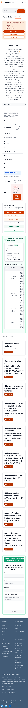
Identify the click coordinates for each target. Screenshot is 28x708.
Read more (8, 352)
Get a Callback (19, 631)
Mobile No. (7, 587)
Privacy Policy (6, 643)
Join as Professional (8, 689)
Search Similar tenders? (17, 196)
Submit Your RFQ (14, 31)
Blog (3, 634)
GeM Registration (14, 34)
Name (5, 572)
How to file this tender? (14, 223)
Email (5, 580)
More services (14, 37)
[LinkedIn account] (10, 706)
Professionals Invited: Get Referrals (19, 667)
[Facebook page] (2, 706)
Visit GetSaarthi (6, 686)
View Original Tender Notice (11, 173)
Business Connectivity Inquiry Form (19, 650)
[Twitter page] (6, 706)
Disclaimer (5, 656)
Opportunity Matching (14, 215)
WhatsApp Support (14, 226)
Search (21, 11)
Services (4, 628)
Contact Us (18, 625)
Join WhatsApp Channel (14, 230)
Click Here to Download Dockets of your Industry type (14, 559)
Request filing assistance (14, 212)
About (4, 625)
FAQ (16, 628)
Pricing (4, 631)
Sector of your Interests (10, 594)
